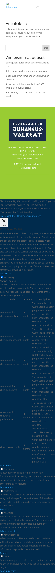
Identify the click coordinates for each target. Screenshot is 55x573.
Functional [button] (5, 465)
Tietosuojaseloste (27, 167)
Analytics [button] (4, 509)
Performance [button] (6, 487)
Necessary (9, 277)
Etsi (46, 47)
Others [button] (3, 553)
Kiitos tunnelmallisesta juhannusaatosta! (26, 71)
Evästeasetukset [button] (8, 215)
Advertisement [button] (7, 531)
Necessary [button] (5, 273)
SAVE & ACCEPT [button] (8, 571)
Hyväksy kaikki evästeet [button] (29, 215)
